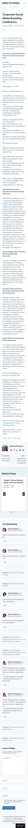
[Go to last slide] (4, 494)
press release (17, 438)
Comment (6, 758)
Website (5, 796)
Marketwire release (8, 425)
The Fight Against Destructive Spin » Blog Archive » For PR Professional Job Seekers (13, 639)
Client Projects (7, 438)
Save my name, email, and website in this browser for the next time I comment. (14, 802)
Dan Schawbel (13, 529)
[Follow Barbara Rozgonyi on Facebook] (11, 450)
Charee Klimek (13, 593)
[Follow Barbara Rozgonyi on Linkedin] (23, 450)
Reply (5, 541)
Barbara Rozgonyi (8, 25)
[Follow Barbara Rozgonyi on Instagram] (17, 450)
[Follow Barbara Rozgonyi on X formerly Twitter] (14, 450)
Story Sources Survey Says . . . (7, 458)
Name (5, 780)
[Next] (23, 494)
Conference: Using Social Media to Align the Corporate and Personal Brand (13, 55)
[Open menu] (24, 3)
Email (5, 788)
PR (3, 11)
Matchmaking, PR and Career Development (21, 459)
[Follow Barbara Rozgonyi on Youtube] (20, 450)
